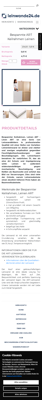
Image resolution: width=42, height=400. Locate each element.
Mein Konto (8, 22)
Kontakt (21, 324)
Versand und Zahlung (21, 333)
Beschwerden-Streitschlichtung (21, 342)
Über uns (21, 328)
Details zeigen (21, 388)
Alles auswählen (21, 382)
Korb (21, 310)
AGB (21, 338)
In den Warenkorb (32, 62)
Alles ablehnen (21, 394)
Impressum (21, 319)
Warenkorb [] (25, 22)
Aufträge (21, 314)
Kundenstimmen (40, 41)
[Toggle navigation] (37, 22)
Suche (18, 8)
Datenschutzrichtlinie (14, 376)
